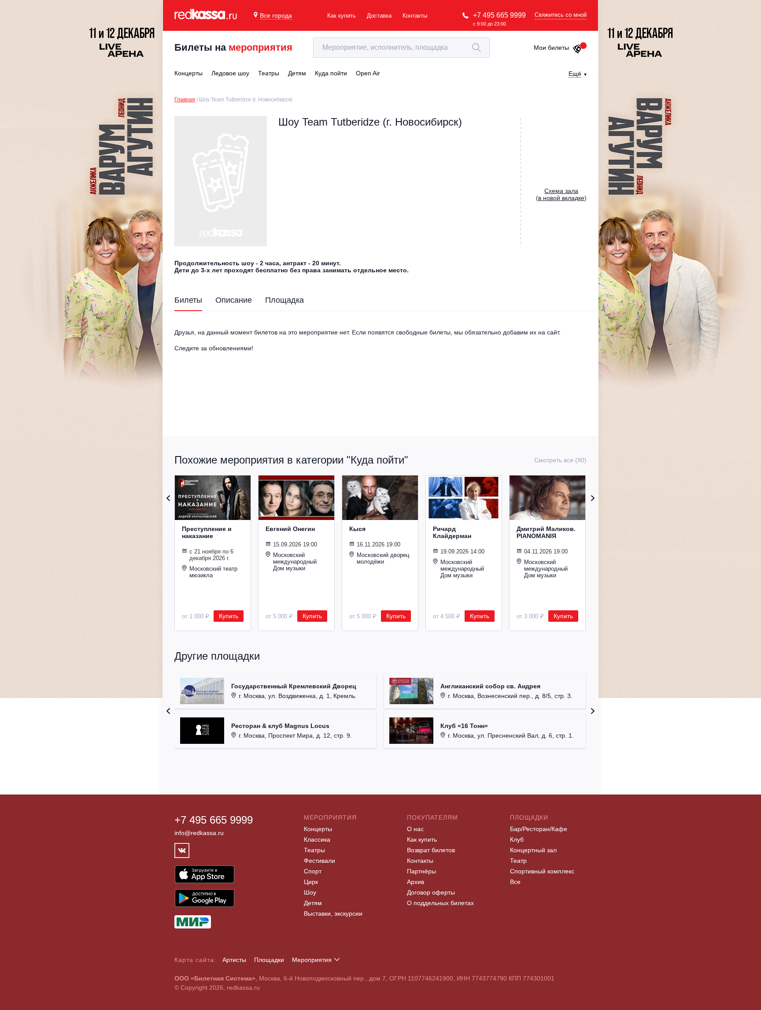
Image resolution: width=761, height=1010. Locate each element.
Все (515, 881)
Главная (184, 100)
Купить (228, 616)
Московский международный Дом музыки (295, 562)
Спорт (312, 871)
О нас (415, 828)
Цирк (311, 881)
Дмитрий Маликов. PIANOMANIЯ (546, 532)
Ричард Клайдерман (452, 532)
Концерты (318, 828)
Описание (233, 300)
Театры (314, 850)
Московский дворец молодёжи (383, 558)
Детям (313, 902)
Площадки (269, 959)
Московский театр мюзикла (213, 572)
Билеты (188, 300)
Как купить (341, 15)
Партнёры (421, 871)
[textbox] (401, 47)
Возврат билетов (431, 850)
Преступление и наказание (207, 532)
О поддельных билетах (440, 902)
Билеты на (233, 47)
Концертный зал (533, 850)
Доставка (379, 15)
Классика (317, 839)
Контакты (415, 15)
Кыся (357, 528)
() (561, 194)
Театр (518, 860)
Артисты (234, 959)
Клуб (517, 839)
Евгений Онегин (290, 528)
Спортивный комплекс (542, 871)
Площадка (284, 300)
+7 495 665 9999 (499, 15)
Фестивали (319, 860)
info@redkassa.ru (199, 832)
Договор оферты (431, 892)
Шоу (310, 892)
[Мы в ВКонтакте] (181, 850)
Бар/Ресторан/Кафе (538, 828)
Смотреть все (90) (560, 460)
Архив (415, 881)
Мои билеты (551, 47)
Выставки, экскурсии (333, 913)
